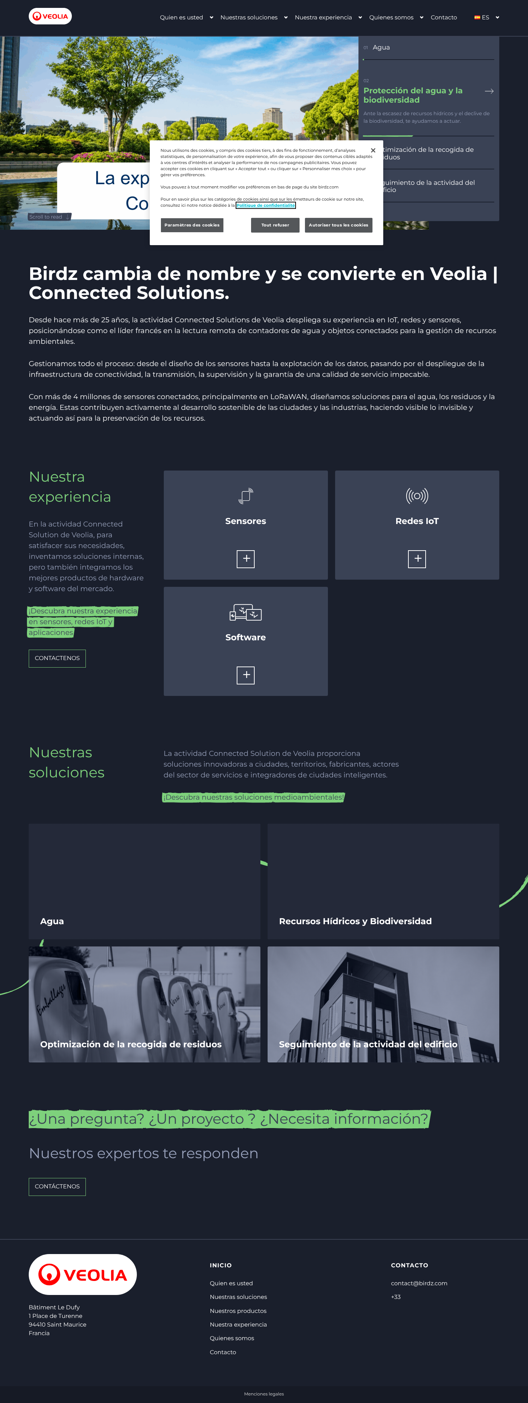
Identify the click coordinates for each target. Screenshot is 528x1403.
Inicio (221, 1265)
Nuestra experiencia (323, 17)
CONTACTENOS (57, 658)
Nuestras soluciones (249, 17)
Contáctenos (57, 1186)
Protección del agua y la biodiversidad (413, 95)
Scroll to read (45, 217)
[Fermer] (373, 150)
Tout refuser (275, 225)
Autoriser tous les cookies (339, 225)
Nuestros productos (238, 1311)
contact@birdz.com (419, 1283)
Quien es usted (181, 17)
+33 (396, 1297)
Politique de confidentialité (266, 205)
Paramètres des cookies (192, 225)
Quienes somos (391, 17)
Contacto (444, 17)
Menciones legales (264, 1394)
